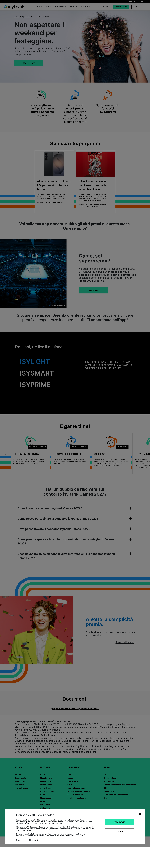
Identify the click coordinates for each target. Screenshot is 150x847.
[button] (119, 822)
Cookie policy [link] (31, 840)
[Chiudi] (140, 814)
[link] (119, 831)
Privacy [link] (19, 840)
